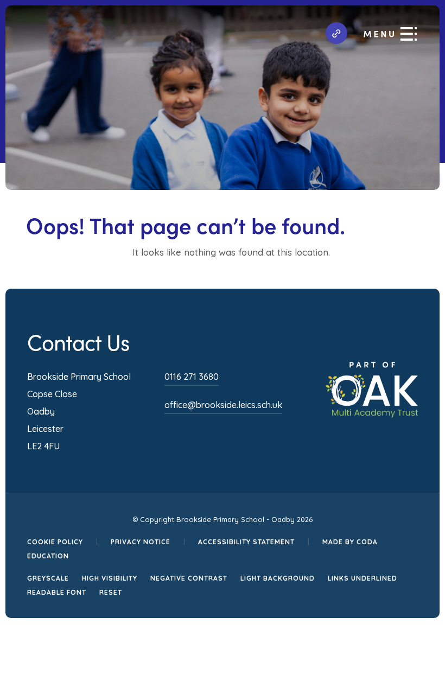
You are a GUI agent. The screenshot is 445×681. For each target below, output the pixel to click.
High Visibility (109, 578)
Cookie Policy (55, 542)
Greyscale (48, 578)
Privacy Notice (140, 542)
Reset (110, 592)
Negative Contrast (188, 578)
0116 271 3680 (191, 376)
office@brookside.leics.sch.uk (223, 404)
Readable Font (56, 592)
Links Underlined (362, 578)
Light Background (277, 578)
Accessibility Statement (246, 542)
